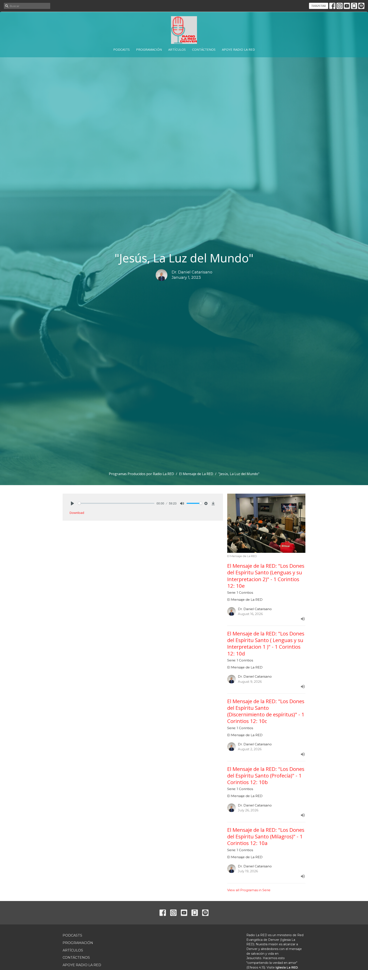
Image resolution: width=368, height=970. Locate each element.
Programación (149, 49)
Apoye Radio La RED (238, 49)
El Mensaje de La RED (196, 473)
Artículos (177, 49)
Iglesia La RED (287, 967)
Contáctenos (204, 49)
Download (76, 512)
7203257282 (318, 6)
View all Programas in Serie (248, 890)
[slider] (116, 503)
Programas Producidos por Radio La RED (141, 473)
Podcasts (121, 49)
